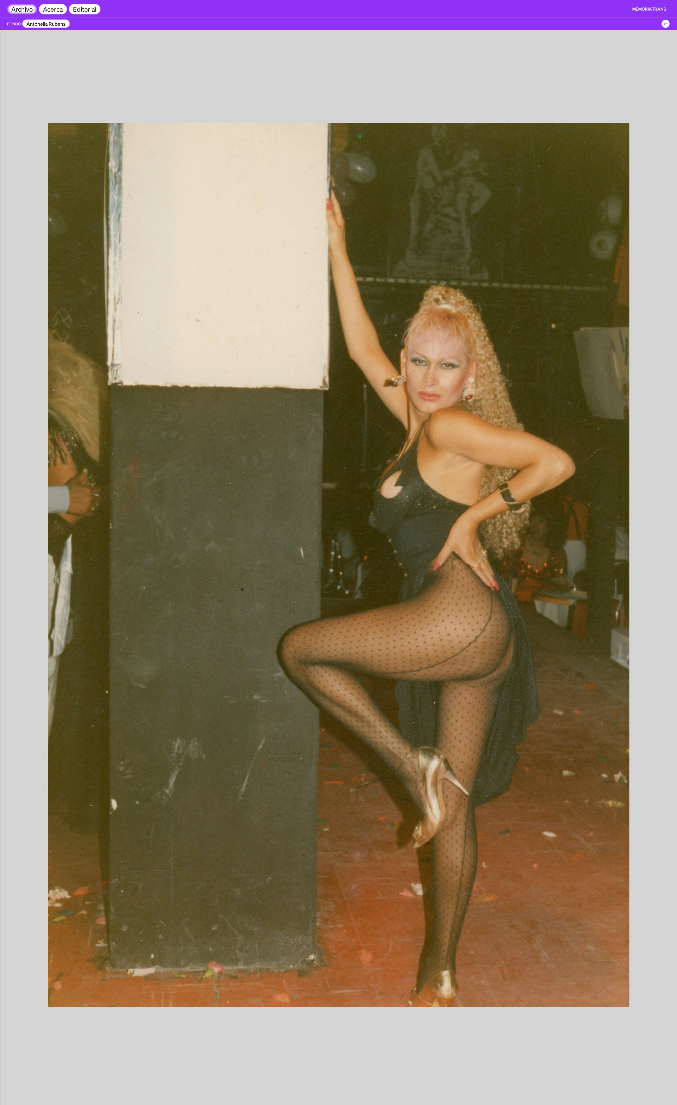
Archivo (22, 9)
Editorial (84, 9)
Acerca (53, 9)
